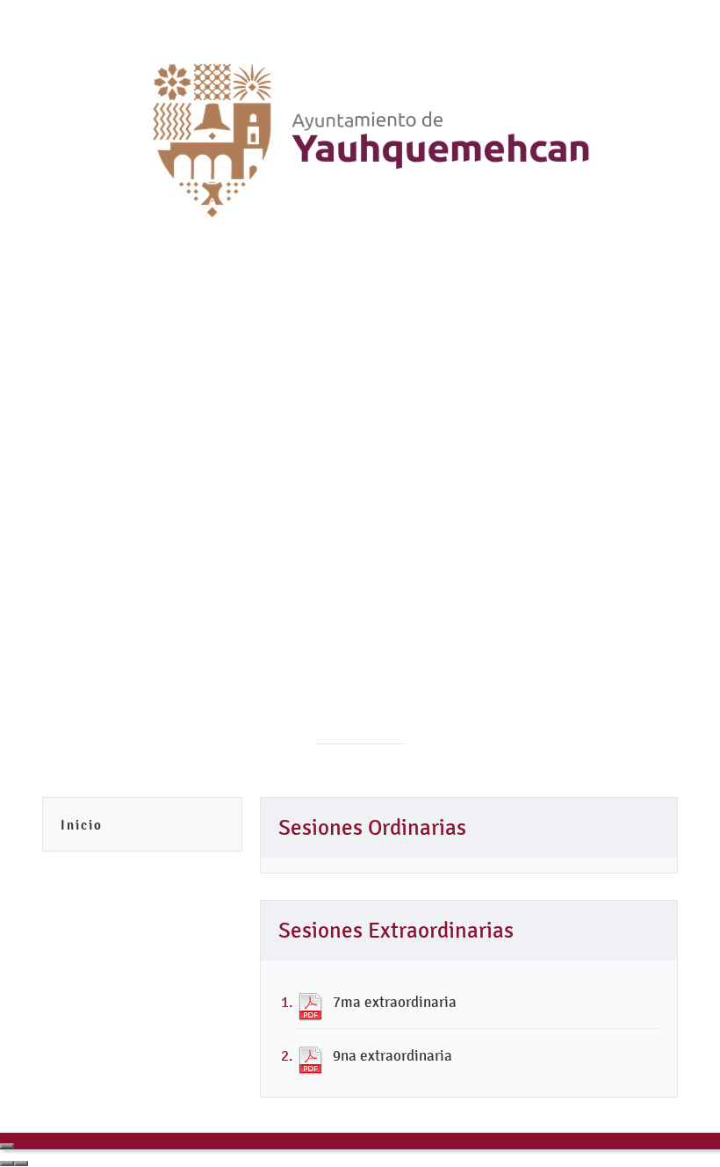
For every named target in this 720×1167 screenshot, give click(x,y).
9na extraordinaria (392, 1055)
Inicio (82, 824)
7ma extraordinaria (395, 1002)
